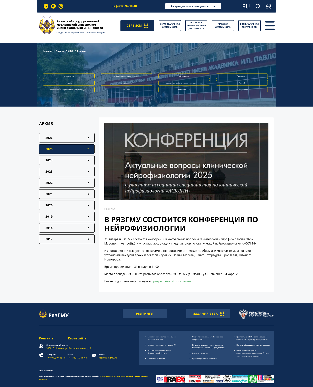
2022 (49, 183)
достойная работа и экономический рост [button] (184, 83)
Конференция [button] (126, 83)
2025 (70, 50)
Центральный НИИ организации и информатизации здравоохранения (252, 338)
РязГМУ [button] (242, 83)
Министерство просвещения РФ (162, 345)
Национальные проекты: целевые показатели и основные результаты (208, 346)
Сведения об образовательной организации (81, 32)
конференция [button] (242, 89)
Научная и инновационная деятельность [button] (196, 25)
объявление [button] (184, 76)
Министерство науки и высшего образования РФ (162, 338)
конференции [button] (184, 89)
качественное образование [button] (126, 76)
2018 (49, 228)
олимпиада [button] (69, 76)
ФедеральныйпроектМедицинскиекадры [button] (68, 89)
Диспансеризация (200, 353)
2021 (49, 194)
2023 (49, 172)
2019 (49, 217)
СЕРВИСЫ (134, 26)
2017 (49, 239)
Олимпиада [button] (242, 76)
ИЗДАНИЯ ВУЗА (205, 314)
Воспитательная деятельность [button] (249, 25)
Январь (81, 50)
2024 (49, 160)
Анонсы (60, 50)
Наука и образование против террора (253, 345)
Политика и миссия (156, 358)
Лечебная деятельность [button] (223, 25)
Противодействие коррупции (205, 358)
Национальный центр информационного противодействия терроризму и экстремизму (252, 353)
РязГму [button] (126, 89)
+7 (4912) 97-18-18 (124, 6)
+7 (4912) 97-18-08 (77, 356)
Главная (47, 50)
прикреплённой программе (171, 281)
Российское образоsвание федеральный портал (159, 351)
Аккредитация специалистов (193, 6)
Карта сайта (77, 338)
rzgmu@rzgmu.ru (108, 356)
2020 (49, 205)
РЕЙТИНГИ (144, 314)
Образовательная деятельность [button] (170, 25)
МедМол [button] (68, 83)
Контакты (46, 338)
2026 (49, 138)
